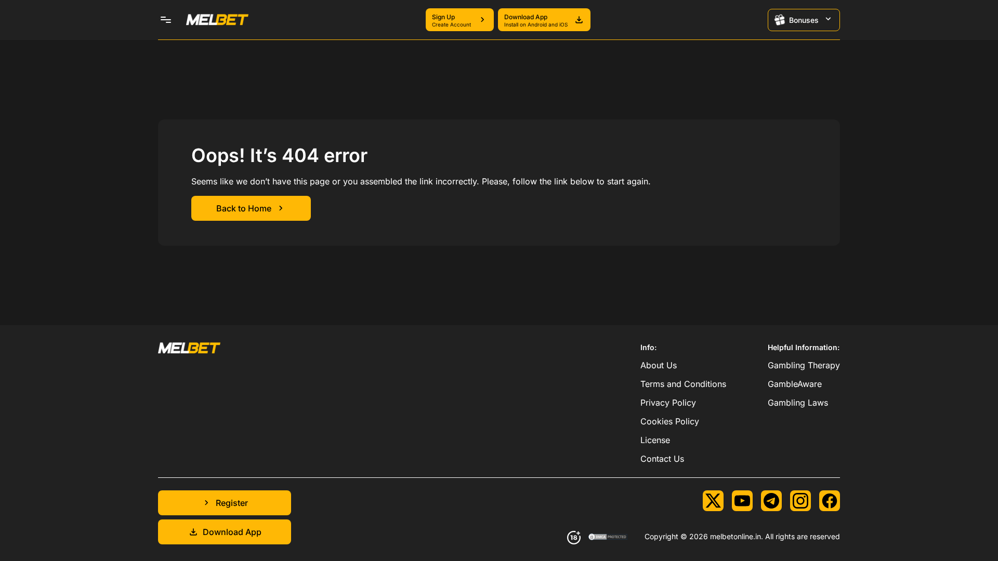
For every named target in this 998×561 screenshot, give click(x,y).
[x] (713, 500)
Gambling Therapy (804, 365)
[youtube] (742, 500)
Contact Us (662, 458)
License (655, 440)
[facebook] (829, 500)
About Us (658, 365)
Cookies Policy (669, 421)
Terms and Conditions (683, 384)
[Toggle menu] (166, 20)
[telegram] (771, 500)
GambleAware (795, 384)
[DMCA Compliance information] (608, 537)
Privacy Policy (668, 402)
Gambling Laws (798, 402)
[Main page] (217, 20)
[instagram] (800, 500)
